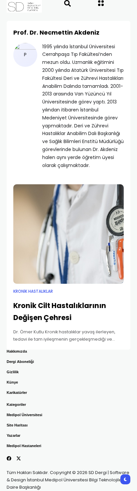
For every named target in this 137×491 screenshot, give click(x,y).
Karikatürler (17, 393)
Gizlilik (13, 372)
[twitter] (18, 458)
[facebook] (9, 458)
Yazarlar (13, 435)
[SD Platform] (18, 6)
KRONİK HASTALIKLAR (33, 291)
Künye (12, 382)
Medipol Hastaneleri (24, 446)
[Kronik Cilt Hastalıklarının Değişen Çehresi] (68, 234)
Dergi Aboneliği (20, 362)
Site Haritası (17, 425)
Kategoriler (16, 405)
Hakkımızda (17, 351)
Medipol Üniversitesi (24, 415)
